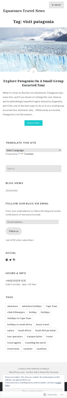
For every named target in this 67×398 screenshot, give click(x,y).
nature (10, 330)
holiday (33, 312)
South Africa (24, 330)
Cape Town (51, 306)
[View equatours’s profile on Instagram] (14, 260)
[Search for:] (34, 168)
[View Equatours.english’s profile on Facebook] (7, 260)
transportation (34, 336)
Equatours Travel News (24, 10)
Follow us (13, 231)
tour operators (15, 336)
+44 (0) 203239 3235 (16, 280)
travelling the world (35, 342)
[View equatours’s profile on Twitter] (10, 260)
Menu (58, 5)
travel (49, 336)
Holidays (45, 312)
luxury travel (42, 324)
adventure (12, 306)
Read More (33, 123)
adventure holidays (32, 306)
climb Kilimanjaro (16, 312)
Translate (29, 154)
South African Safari (45, 330)
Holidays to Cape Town (19, 318)
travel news (13, 348)
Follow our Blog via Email (27, 203)
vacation (27, 348)
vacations (41, 348)
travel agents (14, 342)
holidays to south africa (19, 324)
